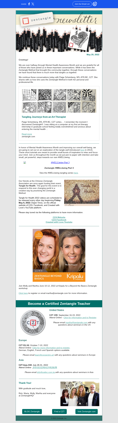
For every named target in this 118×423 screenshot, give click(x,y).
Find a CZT (59, 411)
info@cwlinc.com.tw (46, 372)
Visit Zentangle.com (87, 411)
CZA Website (59, 217)
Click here (23, 293)
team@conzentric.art (44, 355)
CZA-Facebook (59, 220)
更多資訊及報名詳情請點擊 (45, 367)
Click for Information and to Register (80, 317)
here (82, 150)
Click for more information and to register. (51, 348)
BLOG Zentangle (32, 411)
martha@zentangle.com (76, 322)
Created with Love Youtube (59, 222)
